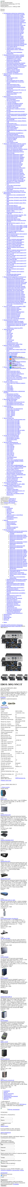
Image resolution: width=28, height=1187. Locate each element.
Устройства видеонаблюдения (11, 435)
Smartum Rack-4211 (5, 861)
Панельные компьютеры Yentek (15, 146)
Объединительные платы (13, 84)
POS (8, 184)
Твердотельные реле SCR (13, 424)
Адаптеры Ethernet (11, 102)
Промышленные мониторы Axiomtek (16, 279)
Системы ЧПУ (10, 455)
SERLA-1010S (4, 1041)
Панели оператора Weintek (13, 315)
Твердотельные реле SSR (13, 428)
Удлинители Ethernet (12, 138)
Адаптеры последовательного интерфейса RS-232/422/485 (14, 105)
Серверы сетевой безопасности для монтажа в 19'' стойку (15, 491)
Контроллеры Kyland (12, 217)
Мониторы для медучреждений (15, 290)
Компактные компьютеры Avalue (15, 30)
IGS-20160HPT (4, 1020)
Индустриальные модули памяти (15, 80)
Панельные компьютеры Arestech (15, 159)
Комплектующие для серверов (11, 345)
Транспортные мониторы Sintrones (15, 301)
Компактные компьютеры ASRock (15, 29)
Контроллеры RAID (12, 354)
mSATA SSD (10, 333)
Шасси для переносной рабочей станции (17, 149)
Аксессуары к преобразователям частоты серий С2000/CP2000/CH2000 (16, 466)
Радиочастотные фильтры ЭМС (15, 477)
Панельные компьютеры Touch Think (16, 177)
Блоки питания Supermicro (13, 346)
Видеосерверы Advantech (13, 438)
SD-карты (9, 338)
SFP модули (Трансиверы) (13, 100)
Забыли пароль (4, 1126)
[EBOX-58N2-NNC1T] (12, 673)
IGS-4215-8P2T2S (5, 1059)
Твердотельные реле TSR (13, 434)
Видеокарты (10, 348)
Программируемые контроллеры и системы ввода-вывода (15, 588)
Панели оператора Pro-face (13, 314)
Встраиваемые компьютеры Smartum (16, 63)
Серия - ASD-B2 (11, 412)
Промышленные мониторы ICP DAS (16, 297)
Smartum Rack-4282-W (6, 996)
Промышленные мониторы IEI (14, 285)
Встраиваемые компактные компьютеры (14, 13)
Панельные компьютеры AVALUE (15, 190)
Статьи (8, 525)
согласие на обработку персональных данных (12, 1170)
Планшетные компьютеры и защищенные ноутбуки (14, 603)
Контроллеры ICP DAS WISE (14, 216)
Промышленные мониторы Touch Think (17, 282)
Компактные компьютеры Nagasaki (15, 40)
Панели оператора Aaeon (13, 307)
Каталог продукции (9, 529)
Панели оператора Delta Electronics (15, 311)
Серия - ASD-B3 (11, 414)
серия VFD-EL (10, 449)
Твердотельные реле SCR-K (14, 427)
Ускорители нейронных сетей (14, 92)
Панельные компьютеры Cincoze (15, 161)
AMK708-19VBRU (5, 938)
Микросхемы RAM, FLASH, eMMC (16, 484)
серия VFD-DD (10, 446)
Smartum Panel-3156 (6, 814)
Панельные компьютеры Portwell (15, 176)
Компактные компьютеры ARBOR (15, 28)
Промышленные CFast (12, 342)
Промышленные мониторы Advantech (16, 283)
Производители (8, 614)
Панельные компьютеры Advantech (15, 157)
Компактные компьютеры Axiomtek (16, 14)
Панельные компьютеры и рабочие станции (15, 143)
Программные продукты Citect (14, 403)
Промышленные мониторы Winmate (16, 299)
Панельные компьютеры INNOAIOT (16, 168)
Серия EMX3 (10, 388)
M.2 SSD (9, 332)
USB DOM (9, 341)
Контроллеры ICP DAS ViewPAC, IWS (16, 215)
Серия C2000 (10, 463)
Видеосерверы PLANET (13, 437)
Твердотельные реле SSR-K (14, 433)
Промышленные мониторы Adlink (15, 291)
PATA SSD (9, 334)
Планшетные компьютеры (13, 395)
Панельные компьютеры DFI (14, 162)
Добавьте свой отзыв (6, 780)
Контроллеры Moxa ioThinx (14, 219)
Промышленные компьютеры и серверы (14, 55)
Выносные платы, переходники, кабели (17, 377)
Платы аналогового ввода (13, 371)
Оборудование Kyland (12, 142)
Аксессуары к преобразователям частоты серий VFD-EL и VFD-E (15, 460)
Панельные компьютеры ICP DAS (15, 151)
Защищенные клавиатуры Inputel (15, 321)
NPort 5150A (4, 799)
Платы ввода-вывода (9, 367)
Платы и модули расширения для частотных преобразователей (15, 471)
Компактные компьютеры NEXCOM (16, 25)
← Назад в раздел (5, 787)
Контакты (9, 509)
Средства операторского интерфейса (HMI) (15, 306)
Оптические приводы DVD (14, 85)
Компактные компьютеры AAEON (15, 17)
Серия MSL (9, 416)
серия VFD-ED (10, 447)
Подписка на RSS (11, 528)
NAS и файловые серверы (13, 71)
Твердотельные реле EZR (13, 422)
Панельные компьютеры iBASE (15, 163)
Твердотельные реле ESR (13, 420)
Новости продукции (12, 521)
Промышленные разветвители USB (16, 137)
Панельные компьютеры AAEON (15, 154)
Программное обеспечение (10, 399)
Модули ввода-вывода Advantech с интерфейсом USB (15, 231)
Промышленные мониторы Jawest (15, 281)
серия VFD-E (10, 458)
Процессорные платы (12, 77)
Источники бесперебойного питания (16, 352)
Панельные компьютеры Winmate (15, 178)
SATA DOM (10, 336)
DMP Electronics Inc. (20, 778)
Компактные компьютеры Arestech (15, 21)
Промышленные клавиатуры (11, 320)
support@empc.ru (13, 501)
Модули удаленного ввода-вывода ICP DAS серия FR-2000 (16, 258)
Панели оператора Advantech (14, 309)
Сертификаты (10, 519)
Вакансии (9, 510)
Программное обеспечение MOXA (15, 135)
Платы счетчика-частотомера (14, 376)
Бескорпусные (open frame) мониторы (16, 287)
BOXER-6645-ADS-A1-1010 (8, 900)
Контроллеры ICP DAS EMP (14, 207)
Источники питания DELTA (14, 443)
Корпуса (9, 76)
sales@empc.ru (11, 500)
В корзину (3, 697)
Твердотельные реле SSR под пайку (16, 430)
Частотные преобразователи (11, 442)
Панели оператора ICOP (13, 317)
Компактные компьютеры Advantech (16, 20)
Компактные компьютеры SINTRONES (17, 44)
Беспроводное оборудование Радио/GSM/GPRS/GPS (14, 275)
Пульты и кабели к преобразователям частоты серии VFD (16, 475)
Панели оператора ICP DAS (14, 313)
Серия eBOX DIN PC (12, 46)
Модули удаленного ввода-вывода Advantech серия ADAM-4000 (15, 240)
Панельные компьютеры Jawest (14, 169)
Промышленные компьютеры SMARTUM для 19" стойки (14, 58)
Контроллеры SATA (12, 94)
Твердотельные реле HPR (13, 423)
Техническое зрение (12, 457)
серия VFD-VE (10, 453)
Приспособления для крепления (15, 473)
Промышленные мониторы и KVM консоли (15, 276)
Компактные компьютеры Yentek (15, 16)
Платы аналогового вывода (14, 372)
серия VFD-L (10, 451)
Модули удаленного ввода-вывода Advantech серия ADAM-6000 (15, 242)
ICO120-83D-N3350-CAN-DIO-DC (9, 918)
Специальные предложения (11, 1096)
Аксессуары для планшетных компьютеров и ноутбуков (14, 397)
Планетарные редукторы (13, 410)
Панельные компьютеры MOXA (15, 172)
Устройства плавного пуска (11, 381)
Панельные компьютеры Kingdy (15, 170)
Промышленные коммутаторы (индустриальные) (14, 98)
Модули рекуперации (12, 480)
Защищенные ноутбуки (12, 393)
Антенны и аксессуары (12, 107)
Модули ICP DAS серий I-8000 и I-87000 (17, 225)
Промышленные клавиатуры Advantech (17, 324)
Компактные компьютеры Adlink (15, 26)
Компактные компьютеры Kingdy (15, 36)
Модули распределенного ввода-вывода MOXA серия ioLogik (17, 234)
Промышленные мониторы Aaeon (15, 289)
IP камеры (9, 441)
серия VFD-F (10, 450)
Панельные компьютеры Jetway (15, 150)
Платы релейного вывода (13, 375)
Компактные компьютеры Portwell (15, 42)
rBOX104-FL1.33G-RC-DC (7, 1080)
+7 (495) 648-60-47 (5, 497)
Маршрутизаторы (11, 126)
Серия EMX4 (10, 389)
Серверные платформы (12, 72)
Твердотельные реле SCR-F (14, 426)
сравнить (9, 698)
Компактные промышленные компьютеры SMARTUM (14, 61)
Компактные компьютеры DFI (14, 24)
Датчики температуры (12, 478)
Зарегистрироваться (6, 1132)
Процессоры (10, 88)
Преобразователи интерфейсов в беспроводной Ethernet (15, 133)
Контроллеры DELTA (12, 205)
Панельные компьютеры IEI (14, 166)
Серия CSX (9, 385)
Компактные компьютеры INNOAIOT (16, 22)
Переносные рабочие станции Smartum (16, 65)
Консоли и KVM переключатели (15, 278)
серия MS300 (10, 407)
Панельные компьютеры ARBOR (15, 158)
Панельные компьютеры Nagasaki (15, 173)
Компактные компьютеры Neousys (15, 41)
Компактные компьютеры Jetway (15, 18)
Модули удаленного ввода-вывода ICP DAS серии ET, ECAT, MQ (16, 250)
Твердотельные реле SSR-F (13, 431)
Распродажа (7, 615)
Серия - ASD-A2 (11, 411)
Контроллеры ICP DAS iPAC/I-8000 (16, 208)
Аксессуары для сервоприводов (15, 408)
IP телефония (10, 141)
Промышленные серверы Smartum (15, 56)
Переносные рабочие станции (14, 147)
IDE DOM (9, 330)
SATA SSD (9, 337)
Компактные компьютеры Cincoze (15, 32)
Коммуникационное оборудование (12, 96)
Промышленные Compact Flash (14, 344)
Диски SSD (9, 79)
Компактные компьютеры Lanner (15, 37)
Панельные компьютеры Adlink (15, 155)
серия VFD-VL (10, 454)
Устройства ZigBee (11, 139)
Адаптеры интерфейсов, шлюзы (15, 103)
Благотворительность (12, 517)
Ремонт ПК (6, 618)
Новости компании (11, 524)
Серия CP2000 (10, 462)
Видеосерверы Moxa (12, 439)
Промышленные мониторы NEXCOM (16, 302)
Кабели (8, 95)
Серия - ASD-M (11, 415)
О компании (7, 506)
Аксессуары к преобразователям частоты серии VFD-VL (15, 468)
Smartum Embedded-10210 (7, 840)
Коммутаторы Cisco (12, 123)
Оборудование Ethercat (12, 127)
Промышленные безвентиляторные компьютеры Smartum (16, 67)
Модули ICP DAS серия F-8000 (14, 228)
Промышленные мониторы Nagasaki (16, 286)
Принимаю (3, 1185)
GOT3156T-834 (4, 957)
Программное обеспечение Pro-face (16, 402)
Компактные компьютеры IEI (14, 34)
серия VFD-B (10, 445)
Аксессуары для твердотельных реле (16, 419)
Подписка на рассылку (12, 527)
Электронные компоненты (10, 482)
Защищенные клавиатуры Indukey (15, 322)
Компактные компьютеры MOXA (15, 38)
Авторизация (4, 1172)
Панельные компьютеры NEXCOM (16, 174)
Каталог (7, 624)
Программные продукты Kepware (15, 404)
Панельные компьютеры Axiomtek (15, 145)
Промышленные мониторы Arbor (15, 293)
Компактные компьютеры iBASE (15, 33)
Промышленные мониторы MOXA (15, 298)
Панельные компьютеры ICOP (14, 165)
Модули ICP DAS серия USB (14, 229)
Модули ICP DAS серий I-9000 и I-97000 (17, 227)
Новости (6, 520)
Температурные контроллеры (14, 481)
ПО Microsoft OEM (11, 400)
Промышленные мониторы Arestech (16, 294)
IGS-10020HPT (4, 978)
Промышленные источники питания (16, 87)
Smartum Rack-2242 (5, 878)
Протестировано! (11, 523)
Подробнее (16, 1184)
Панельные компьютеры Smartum (15, 64)
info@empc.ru (12, 498)
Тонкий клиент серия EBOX (14, 48)
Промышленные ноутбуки (13, 182)
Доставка (9, 513)
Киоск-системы (10, 153)
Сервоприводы (7, 406)
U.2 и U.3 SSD (10, 340)
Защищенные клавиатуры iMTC (15, 328)
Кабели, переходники (12, 353)
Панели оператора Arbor (13, 310)
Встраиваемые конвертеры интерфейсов (17, 114)
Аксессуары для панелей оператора (16, 318)
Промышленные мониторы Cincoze (16, 295)
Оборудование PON (12, 129)
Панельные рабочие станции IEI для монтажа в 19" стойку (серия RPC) (16, 180)
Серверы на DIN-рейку (12, 489)
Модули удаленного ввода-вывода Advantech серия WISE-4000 (15, 245)
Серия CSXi (10, 387)
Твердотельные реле (9, 418)
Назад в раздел (4, 707)
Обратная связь (7, 617)
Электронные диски (9, 329)
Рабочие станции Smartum (13, 69)
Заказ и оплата (10, 512)
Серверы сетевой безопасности (11, 485)
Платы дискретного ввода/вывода (15, 373)
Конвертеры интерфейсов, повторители (17, 124)
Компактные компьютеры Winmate (15, 45)
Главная (3, 624)
